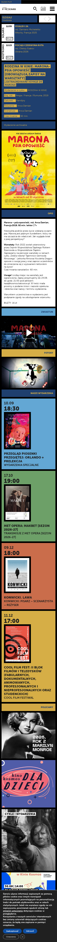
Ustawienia (11, 937)
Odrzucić (30, 931)
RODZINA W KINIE (37, 90)
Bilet (9, 38)
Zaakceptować (12, 931)
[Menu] (52, 8)
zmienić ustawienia (13, 911)
